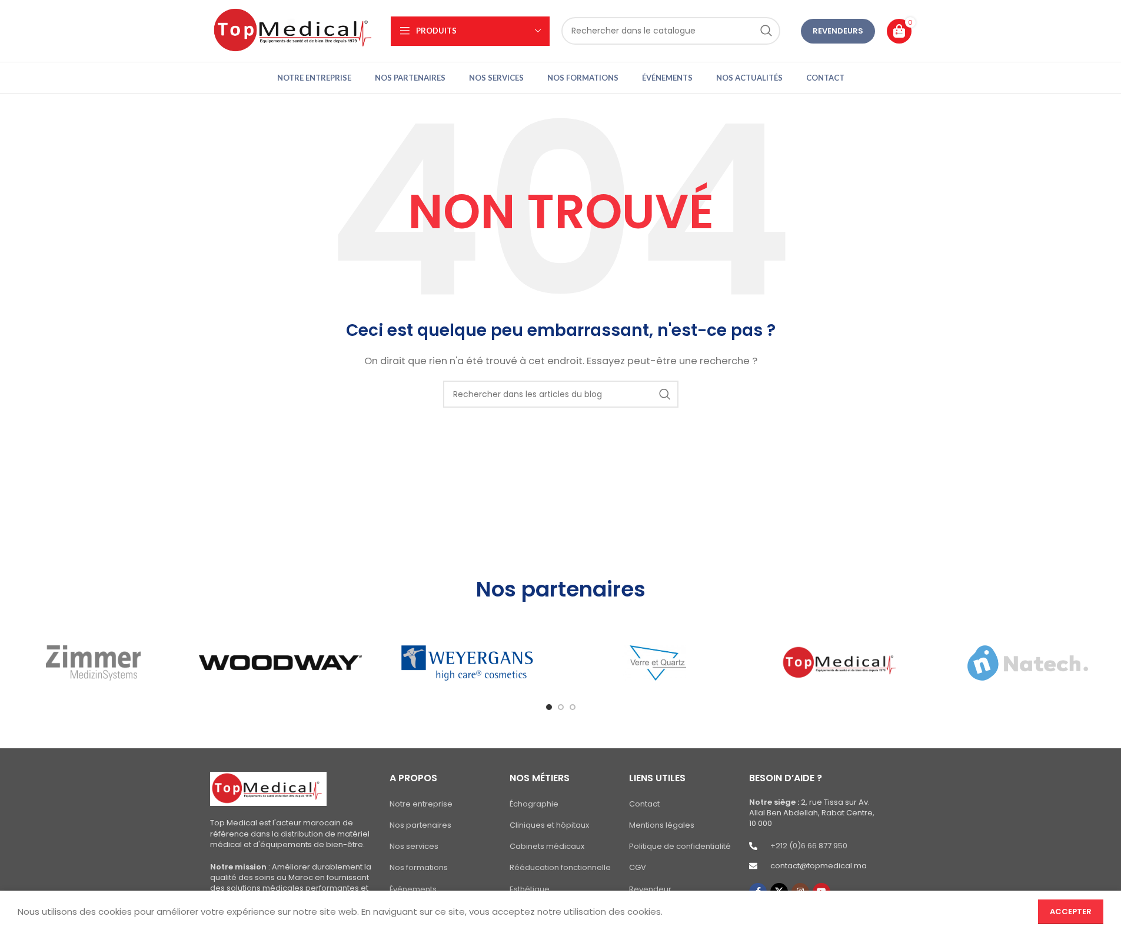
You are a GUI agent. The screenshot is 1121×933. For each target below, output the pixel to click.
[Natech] (1027, 663)
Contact (644, 804)
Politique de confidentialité (680, 846)
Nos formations (419, 867)
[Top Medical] (840, 663)
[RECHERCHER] (766, 31)
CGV (637, 867)
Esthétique (530, 889)
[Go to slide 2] (561, 707)
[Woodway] (280, 663)
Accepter (1071, 911)
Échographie (534, 804)
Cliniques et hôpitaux (549, 825)
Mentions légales (661, 825)
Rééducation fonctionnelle (560, 867)
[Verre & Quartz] (653, 663)
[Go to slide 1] (549, 707)
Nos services (414, 846)
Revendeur (650, 889)
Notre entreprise (421, 804)
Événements (413, 889)
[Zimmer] (93, 663)
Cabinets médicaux (547, 846)
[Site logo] (294, 30)
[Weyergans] (467, 663)
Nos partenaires (420, 825)
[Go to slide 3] (573, 707)
